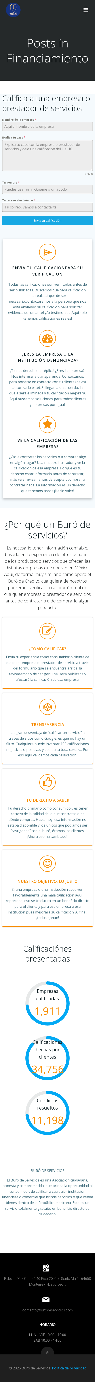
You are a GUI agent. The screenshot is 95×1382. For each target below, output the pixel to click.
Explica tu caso (13, 137)
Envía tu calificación (47, 220)
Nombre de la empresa (19, 120)
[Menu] (85, 10)
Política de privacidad (69, 1368)
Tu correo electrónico (18, 200)
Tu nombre (11, 182)
